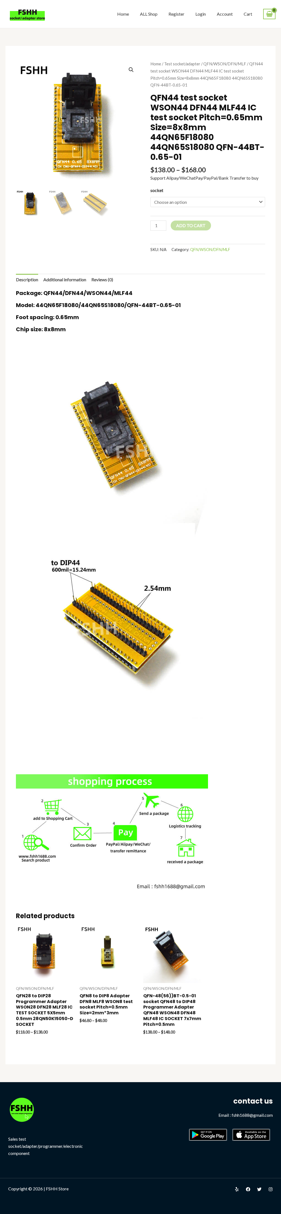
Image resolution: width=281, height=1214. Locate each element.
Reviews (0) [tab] (102, 279)
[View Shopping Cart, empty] (269, 14)
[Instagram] (270, 1189)
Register (176, 13)
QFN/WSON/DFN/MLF (224, 63)
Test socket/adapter (182, 63)
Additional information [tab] (64, 279)
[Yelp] (237, 1189)
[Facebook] (248, 1189)
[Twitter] (259, 1189)
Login (200, 13)
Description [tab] (27, 279)
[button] (131, 70)
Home (123, 13)
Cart (248, 13)
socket (156, 190)
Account (225, 13)
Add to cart (191, 225)
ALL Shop (149, 13)
